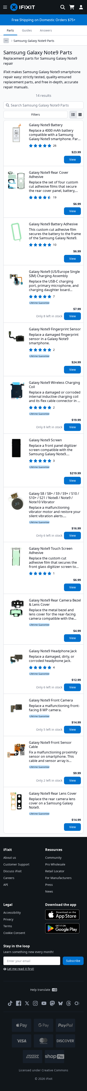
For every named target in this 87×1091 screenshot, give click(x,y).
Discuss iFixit (12, 871)
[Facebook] (18, 1003)
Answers (46, 30)
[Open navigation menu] (5, 7)
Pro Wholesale (55, 864)
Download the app (60, 904)
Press (49, 885)
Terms (7, 926)
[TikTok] (10, 1003)
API (5, 885)
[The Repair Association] (77, 1003)
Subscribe (73, 961)
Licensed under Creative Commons (43, 1070)
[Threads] (68, 1003)
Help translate (40, 990)
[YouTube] (43, 1003)
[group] (76, 114)
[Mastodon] (52, 1003)
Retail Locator (54, 871)
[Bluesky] (60, 1003)
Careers (8, 878)
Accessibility (12, 913)
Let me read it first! (20, 969)
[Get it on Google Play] (62, 928)
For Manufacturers (58, 878)
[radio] (73, 114)
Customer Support (16, 864)
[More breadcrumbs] (6, 40)
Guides (27, 30)
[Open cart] (72, 7)
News (49, 891)
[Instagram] (35, 1003)
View (72, 159)
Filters (35, 114)
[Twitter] (27, 1003)
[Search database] (63, 7)
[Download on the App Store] (62, 915)
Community (53, 858)
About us (9, 858)
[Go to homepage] (24, 7)
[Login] (81, 7)
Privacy (8, 919)
